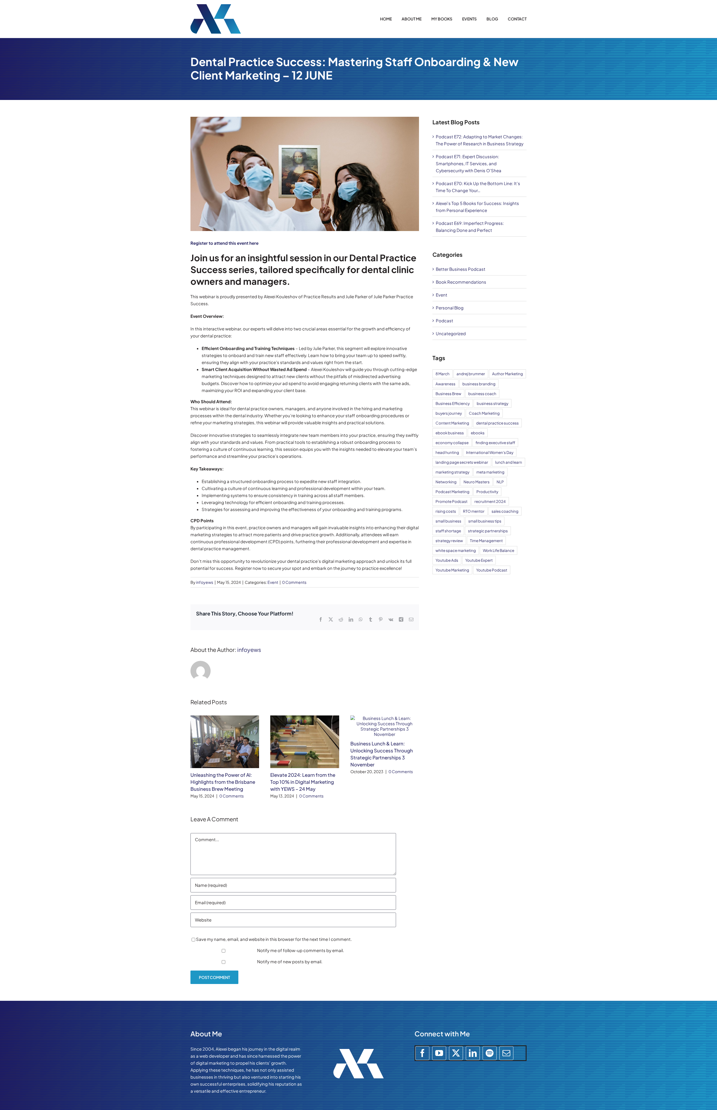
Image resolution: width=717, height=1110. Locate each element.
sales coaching (505, 511)
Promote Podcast (451, 501)
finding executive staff (495, 442)
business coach (482, 393)
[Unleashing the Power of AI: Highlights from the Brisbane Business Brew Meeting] (224, 718)
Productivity (487, 491)
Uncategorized (451, 333)
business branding (478, 383)
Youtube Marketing (452, 570)
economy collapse (452, 442)
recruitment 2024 (490, 501)
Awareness (445, 383)
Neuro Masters (477, 481)
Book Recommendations (461, 282)
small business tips (484, 521)
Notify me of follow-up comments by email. (300, 950)
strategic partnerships (488, 530)
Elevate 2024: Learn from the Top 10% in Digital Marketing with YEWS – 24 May (302, 782)
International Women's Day (489, 452)
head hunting (447, 452)
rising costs (446, 511)
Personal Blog (450, 307)
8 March (443, 373)
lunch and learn (508, 462)
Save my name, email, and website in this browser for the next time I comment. (274, 939)
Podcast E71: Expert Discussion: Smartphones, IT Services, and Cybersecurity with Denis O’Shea (468, 163)
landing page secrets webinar (462, 462)
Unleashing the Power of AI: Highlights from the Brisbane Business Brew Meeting (222, 782)
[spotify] (490, 1053)
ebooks (478, 432)
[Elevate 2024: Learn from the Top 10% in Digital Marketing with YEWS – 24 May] (304, 718)
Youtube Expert (479, 560)
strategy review (449, 540)
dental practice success (497, 423)
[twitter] (456, 1053)
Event (272, 582)
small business (448, 521)
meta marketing (490, 472)
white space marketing (456, 550)
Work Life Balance (498, 550)
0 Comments (294, 582)
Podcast (444, 320)
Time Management (486, 540)
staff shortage (448, 530)
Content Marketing (452, 423)
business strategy (492, 403)
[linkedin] (473, 1053)
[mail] (506, 1053)
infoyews (204, 582)
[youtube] (439, 1053)
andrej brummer (471, 373)
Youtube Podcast (491, 570)
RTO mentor (474, 511)
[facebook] (422, 1053)
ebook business (450, 432)
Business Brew (448, 393)
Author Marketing (507, 373)
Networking (446, 481)
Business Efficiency (453, 403)
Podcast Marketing (452, 491)
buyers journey (449, 413)
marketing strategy (452, 472)
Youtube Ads (447, 560)
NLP (500, 481)
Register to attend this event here (224, 243)
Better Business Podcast (460, 269)
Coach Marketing (484, 413)
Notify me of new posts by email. (289, 961)
